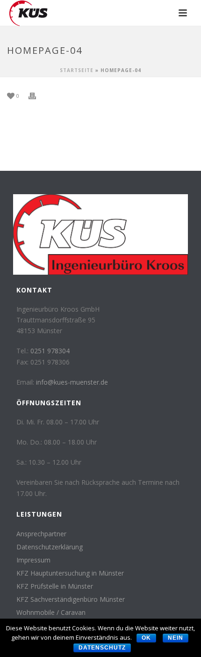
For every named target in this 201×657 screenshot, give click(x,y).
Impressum (33, 560)
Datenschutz (102, 647)
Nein (175, 638)
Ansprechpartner (41, 534)
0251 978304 (50, 350)
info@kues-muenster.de (72, 382)
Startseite (76, 70)
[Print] (37, 95)
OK (146, 638)
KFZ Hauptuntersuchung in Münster (70, 573)
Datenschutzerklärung (49, 547)
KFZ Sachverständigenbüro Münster (70, 599)
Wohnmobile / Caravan (51, 612)
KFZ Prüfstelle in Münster (54, 586)
